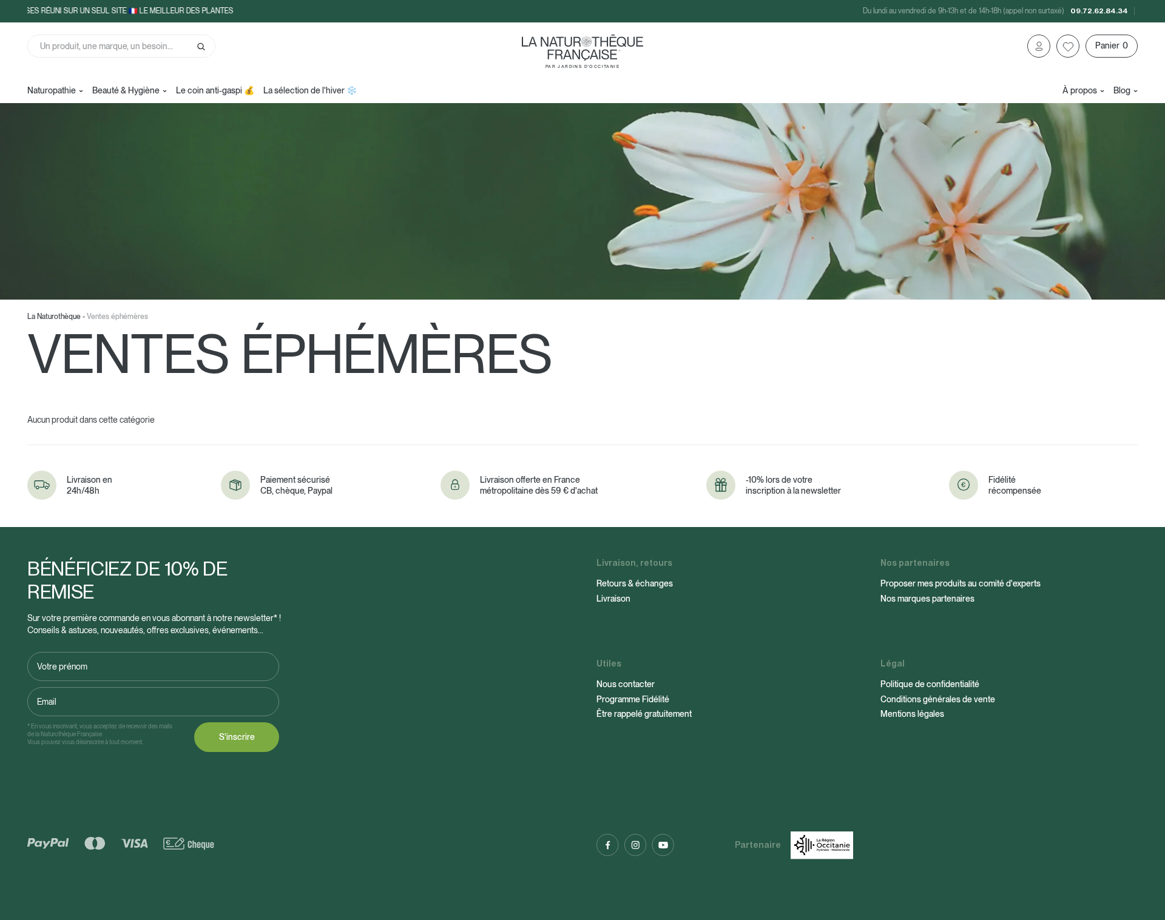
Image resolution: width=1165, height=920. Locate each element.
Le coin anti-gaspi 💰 (215, 90)
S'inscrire (237, 737)
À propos (1079, 90)
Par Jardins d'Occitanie (582, 66)
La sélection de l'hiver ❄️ (310, 90)
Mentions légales (912, 714)
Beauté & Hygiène (126, 90)
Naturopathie (51, 90)
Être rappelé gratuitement (644, 714)
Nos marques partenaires (927, 598)
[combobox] (121, 46)
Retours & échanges (634, 583)
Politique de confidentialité (929, 684)
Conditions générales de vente (937, 699)
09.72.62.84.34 (1099, 11)
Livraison (613, 598)
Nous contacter (625, 684)
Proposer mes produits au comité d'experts (960, 583)
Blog (1121, 90)
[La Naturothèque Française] (582, 48)
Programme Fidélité (632, 699)
